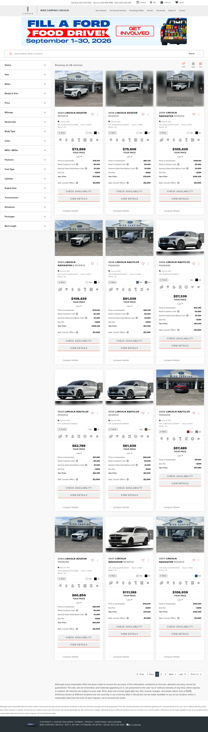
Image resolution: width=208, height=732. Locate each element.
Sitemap (79, 722)
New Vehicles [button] (101, 10)
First (141, 674)
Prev (151, 674)
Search (192, 53)
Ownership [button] (160, 10)
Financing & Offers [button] (136, 10)
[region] (79, 173)
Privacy (89, 722)
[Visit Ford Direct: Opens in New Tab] (134, 724)
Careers (182, 10)
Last (182, 674)
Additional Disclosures (108, 722)
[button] (100, 89)
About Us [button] (172, 10)
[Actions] (97, 114)
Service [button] (150, 10)
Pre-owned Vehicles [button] (118, 10)
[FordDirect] (30, 724)
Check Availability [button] (79, 191)
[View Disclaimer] (97, 140)
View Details (78, 198)
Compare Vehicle (70, 211)
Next (172, 674)
